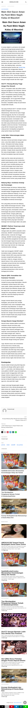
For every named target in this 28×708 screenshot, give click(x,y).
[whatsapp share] (13, 432)
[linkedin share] (10, 432)
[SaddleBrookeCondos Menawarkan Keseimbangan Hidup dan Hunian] (14, 461)
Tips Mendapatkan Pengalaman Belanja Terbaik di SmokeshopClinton (10, 494)
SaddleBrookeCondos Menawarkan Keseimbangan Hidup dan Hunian (12, 572)
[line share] (16, 432)
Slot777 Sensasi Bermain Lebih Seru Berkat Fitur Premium (13, 632)
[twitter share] (2, 432)
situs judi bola (20, 444)
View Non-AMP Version (17, 702)
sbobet (8, 444)
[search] (26, 2)
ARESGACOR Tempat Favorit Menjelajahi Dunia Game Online (13, 543)
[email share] (5, 432)
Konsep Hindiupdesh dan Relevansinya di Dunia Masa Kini (12, 689)
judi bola (3, 444)
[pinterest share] (8, 432)
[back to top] (25, 702)
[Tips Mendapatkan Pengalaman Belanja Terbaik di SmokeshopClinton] (14, 483)
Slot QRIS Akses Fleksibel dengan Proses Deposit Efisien (13, 659)
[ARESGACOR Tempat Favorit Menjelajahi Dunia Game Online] (14, 531)
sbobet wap (22, 67)
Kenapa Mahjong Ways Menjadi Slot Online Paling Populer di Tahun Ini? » (14, 419)
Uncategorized (10, 6)
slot (2, 539)
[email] (7, 706)
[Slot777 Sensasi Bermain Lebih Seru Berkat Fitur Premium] (14, 620)
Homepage (3, 6)
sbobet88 (13, 444)
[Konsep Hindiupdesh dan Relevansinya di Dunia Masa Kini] (14, 506)
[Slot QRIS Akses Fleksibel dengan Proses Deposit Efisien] (14, 647)
